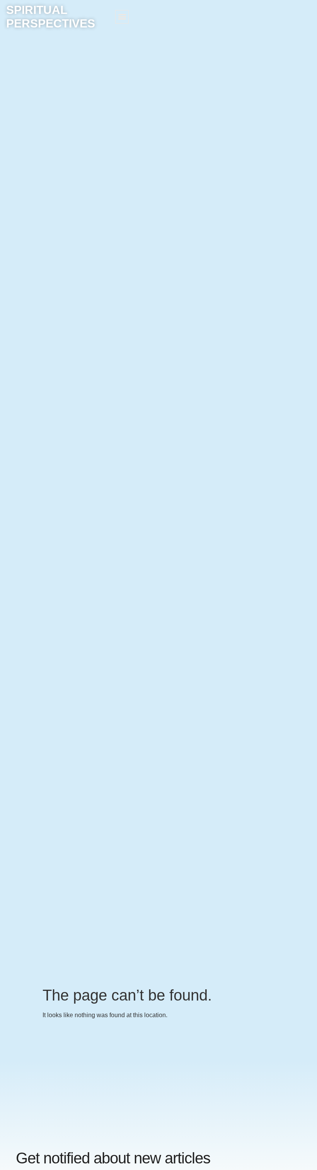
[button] (122, 17)
